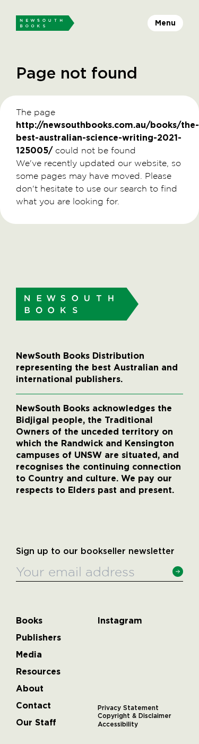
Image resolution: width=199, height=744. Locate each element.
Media (29, 655)
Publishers (38, 638)
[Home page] (45, 23)
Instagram (120, 621)
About (30, 689)
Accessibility (118, 724)
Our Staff (36, 722)
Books (29, 621)
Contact (33, 705)
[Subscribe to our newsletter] (177, 571)
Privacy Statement (128, 708)
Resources (38, 672)
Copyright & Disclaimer (134, 716)
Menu (165, 23)
